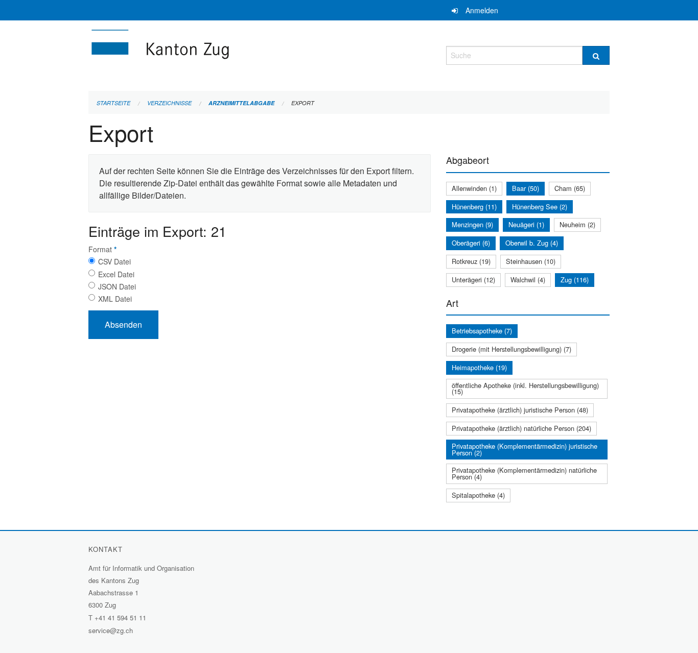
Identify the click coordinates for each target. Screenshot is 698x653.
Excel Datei (116, 274)
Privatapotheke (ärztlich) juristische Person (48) (520, 410)
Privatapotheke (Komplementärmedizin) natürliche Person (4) (524, 473)
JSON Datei (117, 286)
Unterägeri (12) (473, 279)
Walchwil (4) (527, 279)
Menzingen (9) (472, 224)
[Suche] (596, 55)
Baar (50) (525, 188)
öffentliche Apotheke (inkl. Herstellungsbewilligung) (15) (525, 388)
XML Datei (115, 299)
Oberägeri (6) (471, 243)
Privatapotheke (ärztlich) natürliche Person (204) (521, 428)
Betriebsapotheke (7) (482, 330)
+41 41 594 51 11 (120, 617)
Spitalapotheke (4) (478, 495)
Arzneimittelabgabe (241, 103)
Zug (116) (575, 279)
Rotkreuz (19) (471, 261)
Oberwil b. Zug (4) (531, 243)
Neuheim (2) (577, 224)
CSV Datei (114, 261)
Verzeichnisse (169, 103)
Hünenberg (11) (474, 206)
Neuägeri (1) (526, 224)
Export (302, 103)
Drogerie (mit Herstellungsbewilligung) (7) (511, 349)
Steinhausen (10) (530, 261)
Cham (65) (569, 188)
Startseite (113, 103)
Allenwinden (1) (474, 188)
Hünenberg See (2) (539, 206)
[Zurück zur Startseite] (221, 54)
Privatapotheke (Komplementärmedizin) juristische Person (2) (524, 449)
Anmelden (482, 10)
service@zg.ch (110, 630)
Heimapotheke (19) (479, 367)
